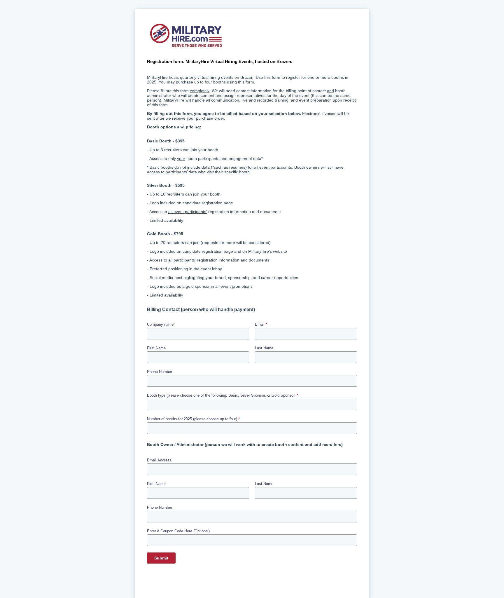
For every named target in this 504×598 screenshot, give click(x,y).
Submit (161, 558)
